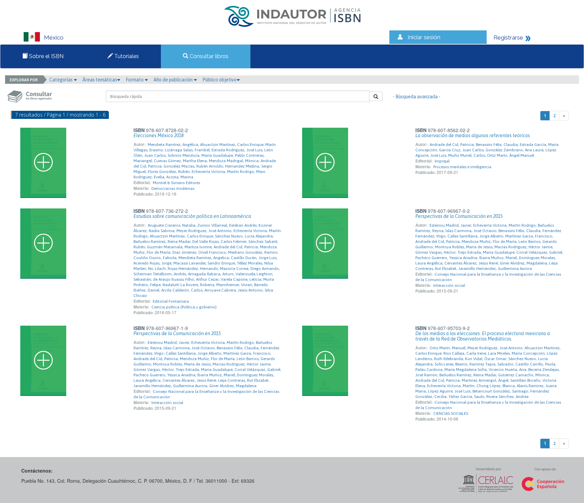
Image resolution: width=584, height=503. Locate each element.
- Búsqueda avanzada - (416, 96)
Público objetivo (219, 79)
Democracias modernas (172, 188)
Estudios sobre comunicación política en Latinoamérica (192, 216)
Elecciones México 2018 (158, 135)
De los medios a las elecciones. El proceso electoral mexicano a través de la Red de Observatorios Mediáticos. (482, 336)
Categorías (61, 79)
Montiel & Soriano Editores (176, 182)
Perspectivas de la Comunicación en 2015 (459, 216)
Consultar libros (208, 56)
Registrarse (508, 37)
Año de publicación (173, 79)
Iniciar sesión (424, 37)
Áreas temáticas (99, 79)
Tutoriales (126, 56)
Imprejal (442, 161)
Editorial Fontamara (171, 301)
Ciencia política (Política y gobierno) (184, 307)
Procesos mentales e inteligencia (462, 167)
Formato (135, 79)
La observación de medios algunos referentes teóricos (472, 135)
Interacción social (449, 285)
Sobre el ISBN (46, 56)
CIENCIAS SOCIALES (450, 413)
